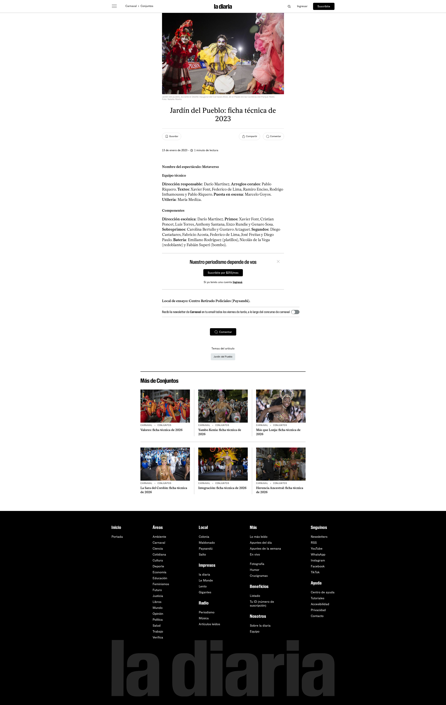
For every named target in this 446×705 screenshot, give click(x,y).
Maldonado (207, 543)
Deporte (158, 566)
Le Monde (206, 580)
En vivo (255, 554)
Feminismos (161, 584)
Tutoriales (317, 598)
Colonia (204, 537)
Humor (254, 570)
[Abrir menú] (114, 6)
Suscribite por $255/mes (223, 272)
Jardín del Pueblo (223, 356)
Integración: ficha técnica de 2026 (222, 488)
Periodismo (206, 612)
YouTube (316, 548)
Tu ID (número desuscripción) (262, 603)
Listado (255, 596)
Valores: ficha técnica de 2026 (161, 430)
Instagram (318, 560)
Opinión (158, 614)
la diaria (204, 574)
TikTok (315, 572)
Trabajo (158, 631)
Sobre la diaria (260, 625)
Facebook (318, 566)
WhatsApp (318, 554)
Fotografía (257, 564)
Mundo (158, 608)
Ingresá (237, 282)
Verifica (158, 637)
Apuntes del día (261, 543)
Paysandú (206, 548)
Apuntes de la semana (265, 548)
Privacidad (318, 610)
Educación (160, 578)
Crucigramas (259, 576)
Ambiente (159, 537)
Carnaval (131, 6)
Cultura (158, 560)
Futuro (157, 590)
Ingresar (302, 6)
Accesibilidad (320, 604)
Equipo (254, 631)
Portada (117, 537)
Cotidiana (159, 554)
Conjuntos (147, 6)
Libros (157, 602)
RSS (314, 543)
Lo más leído (258, 537)
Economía (159, 572)
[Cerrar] (278, 262)
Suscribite (323, 6)
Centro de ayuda (322, 592)
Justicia (158, 596)
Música (204, 618)
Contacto (317, 616)
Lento (203, 586)
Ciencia (158, 548)
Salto (202, 554)
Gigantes (205, 592)
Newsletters (319, 537)
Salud (157, 625)
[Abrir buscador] (289, 6)
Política (158, 620)
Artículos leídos (209, 624)
